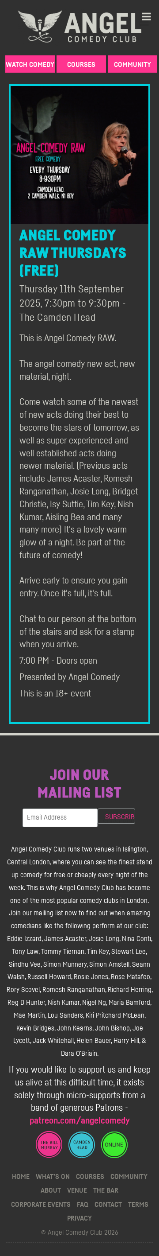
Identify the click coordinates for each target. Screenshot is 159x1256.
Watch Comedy (30, 64)
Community (132, 64)
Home (21, 1176)
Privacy (79, 1218)
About (51, 1190)
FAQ (82, 1204)
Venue (77, 1190)
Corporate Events (41, 1204)
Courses (81, 64)
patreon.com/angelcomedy (80, 1120)
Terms (138, 1204)
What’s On (53, 1176)
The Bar (105, 1190)
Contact (108, 1204)
